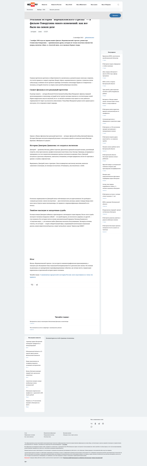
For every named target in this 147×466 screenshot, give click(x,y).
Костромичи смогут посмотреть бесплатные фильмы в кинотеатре (49, 322)
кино (40, 31)
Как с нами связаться (29, 436)
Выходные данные (67, 433)
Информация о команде (29, 434)
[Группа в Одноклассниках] (95, 423)
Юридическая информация (50, 433)
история (33, 31)
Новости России (56, 4)
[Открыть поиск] (118, 4)
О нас (25, 433)
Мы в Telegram (106, 4)
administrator (89, 37)
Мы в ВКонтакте (81, 4)
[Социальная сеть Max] (91, 426)
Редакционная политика (49, 434)
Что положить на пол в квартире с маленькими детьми (46, 328)
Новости (44, 4)
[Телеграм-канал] (99, 423)
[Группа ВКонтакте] (91, 423)
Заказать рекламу (55, 9)
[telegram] (37, 285)
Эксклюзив (30, 9)
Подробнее (64, 444)
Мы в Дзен (94, 4)
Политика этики (47, 436)
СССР (46, 31)
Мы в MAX (69, 4)
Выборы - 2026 (41, 9)
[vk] (32, 285)
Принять (115, 15)
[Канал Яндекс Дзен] (103, 423)
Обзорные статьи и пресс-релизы (70, 434)
